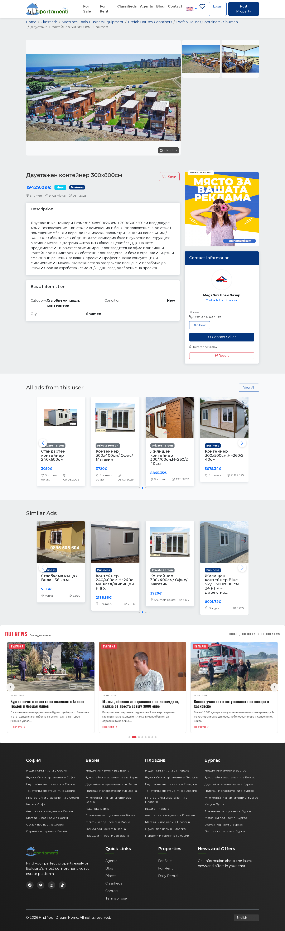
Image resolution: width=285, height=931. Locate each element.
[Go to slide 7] (152, 737)
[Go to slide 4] (142, 737)
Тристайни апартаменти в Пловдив (171, 790)
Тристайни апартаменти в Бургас (229, 790)
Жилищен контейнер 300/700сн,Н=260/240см (169, 457)
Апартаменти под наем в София (49, 811)
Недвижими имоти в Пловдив (167, 770)
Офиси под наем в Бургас (223, 824)
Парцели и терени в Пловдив (167, 835)
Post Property (243, 8)
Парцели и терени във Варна (107, 835)
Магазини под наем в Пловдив (167, 822)
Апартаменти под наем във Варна (110, 815)
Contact (175, 6)
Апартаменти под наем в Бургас (228, 811)
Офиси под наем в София (45, 824)
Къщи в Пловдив (157, 808)
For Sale (87, 8)
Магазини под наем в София (47, 817)
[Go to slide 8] (155, 737)
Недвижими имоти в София (46, 770)
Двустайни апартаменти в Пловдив (171, 784)
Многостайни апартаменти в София (52, 797)
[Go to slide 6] (149, 737)
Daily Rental (168, 876)
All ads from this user (223, 300)
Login (217, 6)
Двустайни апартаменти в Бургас (229, 784)
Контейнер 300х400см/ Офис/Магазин (114, 455)
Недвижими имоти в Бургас (225, 770)
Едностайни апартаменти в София (51, 777)
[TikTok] (62, 885)
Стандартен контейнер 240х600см (53, 455)
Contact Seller (223, 337)
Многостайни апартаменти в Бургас (231, 797)
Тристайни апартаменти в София (50, 790)
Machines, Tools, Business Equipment (93, 22)
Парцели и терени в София (46, 831)
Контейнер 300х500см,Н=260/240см (224, 455)
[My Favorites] (202, 9)
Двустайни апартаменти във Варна (111, 784)
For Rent (104, 8)
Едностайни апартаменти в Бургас (229, 777)
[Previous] (10, 687)
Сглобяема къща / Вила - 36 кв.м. (59, 578)
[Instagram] (51, 885)
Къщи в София (36, 804)
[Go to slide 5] (145, 737)
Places (110, 876)
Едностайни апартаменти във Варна (112, 777)
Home (31, 22)
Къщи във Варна (97, 808)
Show (201, 325)
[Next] (274, 687)
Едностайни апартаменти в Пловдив (171, 777)
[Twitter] (40, 885)
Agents (146, 6)
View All (249, 387)
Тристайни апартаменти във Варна (111, 790)
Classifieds (127, 6)
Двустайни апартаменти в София (50, 784)
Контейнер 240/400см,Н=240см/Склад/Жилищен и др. (115, 582)
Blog (160, 6)
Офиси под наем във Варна (106, 829)
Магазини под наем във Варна (108, 822)
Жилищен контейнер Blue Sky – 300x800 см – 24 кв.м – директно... (223, 584)
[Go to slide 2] (134, 737)
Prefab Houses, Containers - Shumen (207, 22)
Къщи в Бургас (215, 804)
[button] (242, 443)
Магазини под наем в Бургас (225, 817)
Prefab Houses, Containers (150, 22)
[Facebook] (30, 885)
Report (223, 356)
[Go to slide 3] (139, 737)
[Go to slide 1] (129, 737)
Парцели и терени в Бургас (225, 831)
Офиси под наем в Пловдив (165, 829)
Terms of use (116, 898)
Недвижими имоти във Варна (107, 770)
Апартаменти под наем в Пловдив (170, 815)
